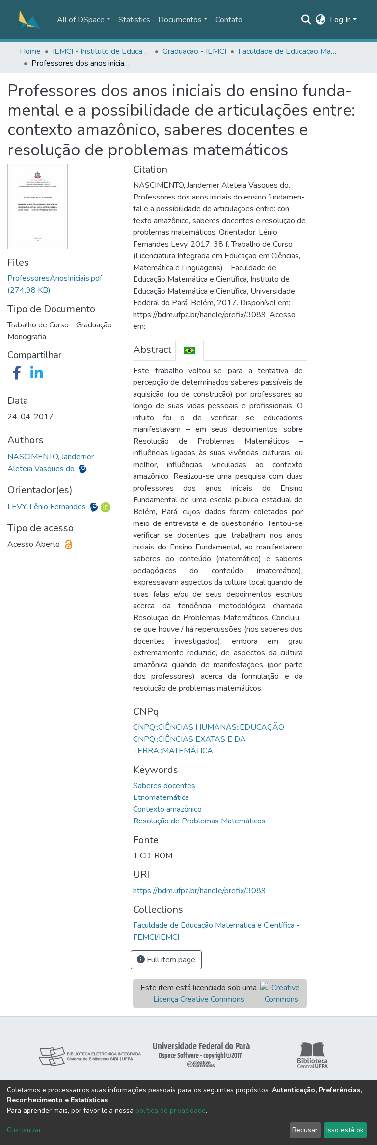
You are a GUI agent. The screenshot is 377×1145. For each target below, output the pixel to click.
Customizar (24, 1130)
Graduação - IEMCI (194, 51)
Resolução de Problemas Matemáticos (199, 821)
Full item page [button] (170, 959)
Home (30, 51)
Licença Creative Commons (198, 999)
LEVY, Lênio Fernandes (47, 506)
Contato (228, 19)
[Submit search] (306, 19)
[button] (321, 19)
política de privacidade (170, 1110)
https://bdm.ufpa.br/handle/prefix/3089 (199, 890)
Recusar (305, 1130)
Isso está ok (345, 1130)
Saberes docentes (164, 785)
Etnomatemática (161, 797)
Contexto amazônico (167, 809)
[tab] (189, 350)
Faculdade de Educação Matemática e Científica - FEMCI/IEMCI (287, 51)
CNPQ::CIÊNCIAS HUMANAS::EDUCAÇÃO (208, 727)
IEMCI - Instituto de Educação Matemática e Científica (102, 51)
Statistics (134, 19)
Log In (340, 19)
